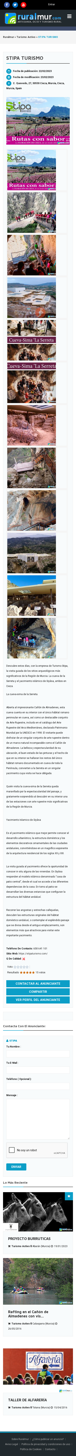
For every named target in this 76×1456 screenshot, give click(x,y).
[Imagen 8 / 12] (37, 468)
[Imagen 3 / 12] (37, 255)
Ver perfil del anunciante (38, 1000)
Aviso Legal (11, 1444)
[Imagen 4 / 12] (37, 297)
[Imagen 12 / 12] (37, 638)
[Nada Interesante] (14, 967)
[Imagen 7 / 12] (37, 425)
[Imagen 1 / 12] (38, 121)
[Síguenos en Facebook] (7, 5)
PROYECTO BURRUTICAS (29, 1239)
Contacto (50, 1449)
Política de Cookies (31, 1449)
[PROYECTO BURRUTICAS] (38, 1211)
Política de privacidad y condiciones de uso (45, 1444)
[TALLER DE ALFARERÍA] (38, 1366)
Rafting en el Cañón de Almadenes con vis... (28, 1314)
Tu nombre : (13, 1046)
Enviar (16, 1166)
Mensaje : (12, 1095)
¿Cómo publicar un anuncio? (48, 1439)
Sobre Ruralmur (20, 1439)
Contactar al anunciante (38, 983)
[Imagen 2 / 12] (37, 212)
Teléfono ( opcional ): (18, 1079)
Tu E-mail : (12, 1062)
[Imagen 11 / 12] (37, 595)
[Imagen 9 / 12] (37, 510)
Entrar (51, 4)
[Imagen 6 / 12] (37, 383)
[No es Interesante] (16, 967)
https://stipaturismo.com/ (33, 953)
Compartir (38, 992)
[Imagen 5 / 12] (37, 340)
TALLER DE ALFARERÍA (27, 1400)
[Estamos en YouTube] (23, 5)
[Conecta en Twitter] (15, 5)
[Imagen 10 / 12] (37, 553)
